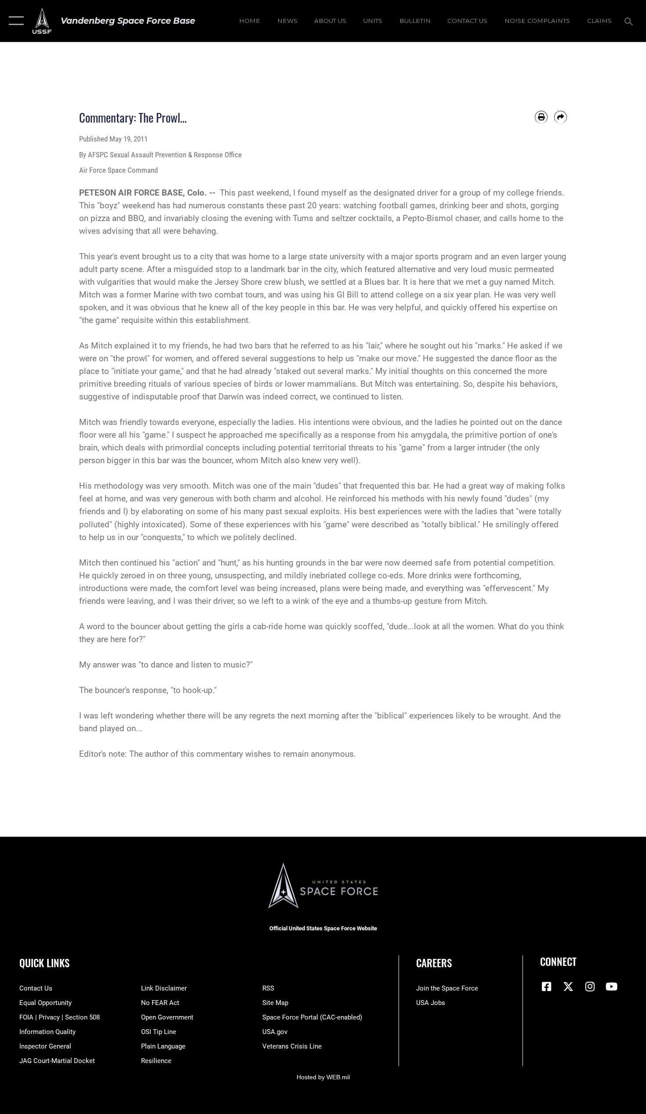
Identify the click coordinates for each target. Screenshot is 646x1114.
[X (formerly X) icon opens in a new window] (568, 986)
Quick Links (44, 962)
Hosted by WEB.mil (323, 1077)
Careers (434, 962)
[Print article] (541, 117)
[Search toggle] (630, 20)
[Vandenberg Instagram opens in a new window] (589, 986)
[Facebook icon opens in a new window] (546, 986)
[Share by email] (560, 117)
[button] (14, 21)
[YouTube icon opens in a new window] (611, 986)
